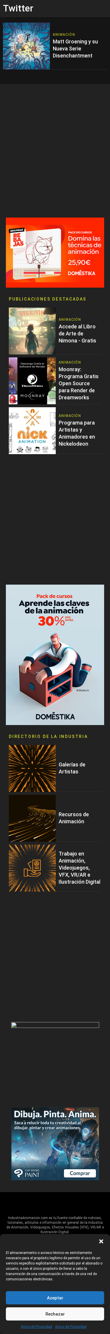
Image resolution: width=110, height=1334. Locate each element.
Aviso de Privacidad (36, 1327)
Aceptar (55, 1298)
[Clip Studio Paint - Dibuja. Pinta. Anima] (55, 1143)
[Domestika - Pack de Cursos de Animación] (55, 654)
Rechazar (55, 1314)
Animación (64, 35)
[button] (101, 1241)
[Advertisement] (55, 151)
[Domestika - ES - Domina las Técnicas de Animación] (55, 252)
